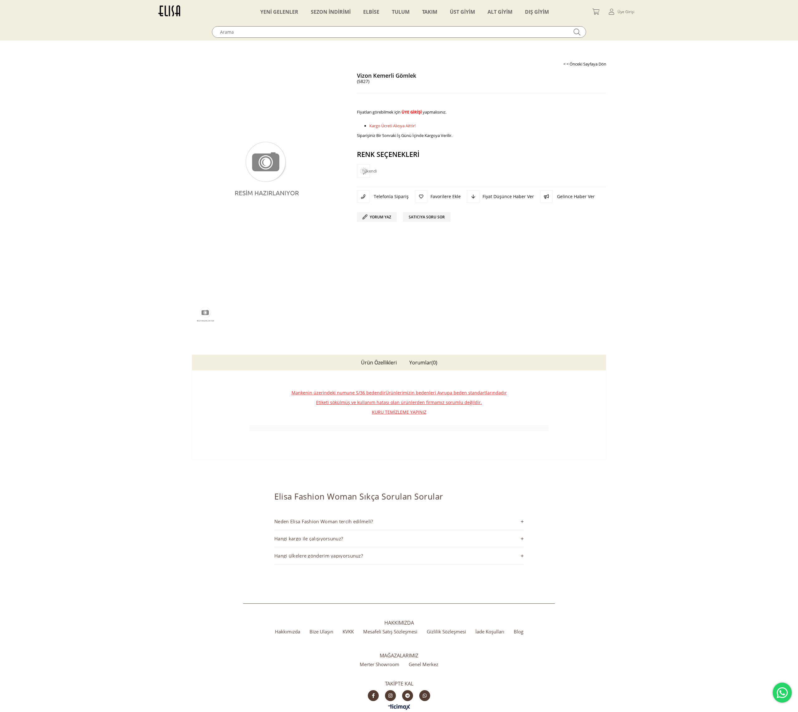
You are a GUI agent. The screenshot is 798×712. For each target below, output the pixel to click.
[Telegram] (407, 695)
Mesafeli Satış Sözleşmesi (390, 631)
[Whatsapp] (424, 695)
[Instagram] (390, 695)
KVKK (348, 631)
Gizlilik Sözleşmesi (446, 631)
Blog (518, 631)
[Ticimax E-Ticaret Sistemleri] (399, 707)
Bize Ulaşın (321, 631)
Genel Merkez (423, 664)
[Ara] (577, 32)
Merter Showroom (379, 664)
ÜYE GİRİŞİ (412, 112)
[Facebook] (373, 695)
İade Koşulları (489, 631)
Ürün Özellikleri (379, 362)
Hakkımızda (287, 631)
